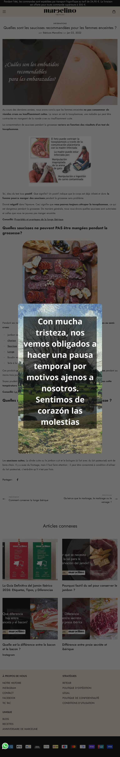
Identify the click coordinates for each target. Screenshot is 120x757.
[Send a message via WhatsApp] (5, 746)
